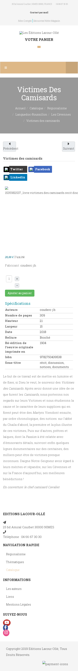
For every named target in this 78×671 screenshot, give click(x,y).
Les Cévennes (61, 114)
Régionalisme (57, 108)
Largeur (11, 326)
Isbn (8, 357)
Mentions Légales (18, 604)
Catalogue (36, 108)
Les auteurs (14, 589)
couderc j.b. (28, 265)
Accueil (20, 108)
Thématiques (15, 562)
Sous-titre (13, 363)
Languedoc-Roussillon (31, 114)
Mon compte (25, 20)
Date (8, 332)
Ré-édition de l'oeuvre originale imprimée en (19, 347)
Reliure (11, 337)
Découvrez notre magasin (46, 20)
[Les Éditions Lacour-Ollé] (39, 32)
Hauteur (11, 321)
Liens (10, 597)
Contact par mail (39, 12)
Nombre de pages (18, 315)
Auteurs (11, 310)
